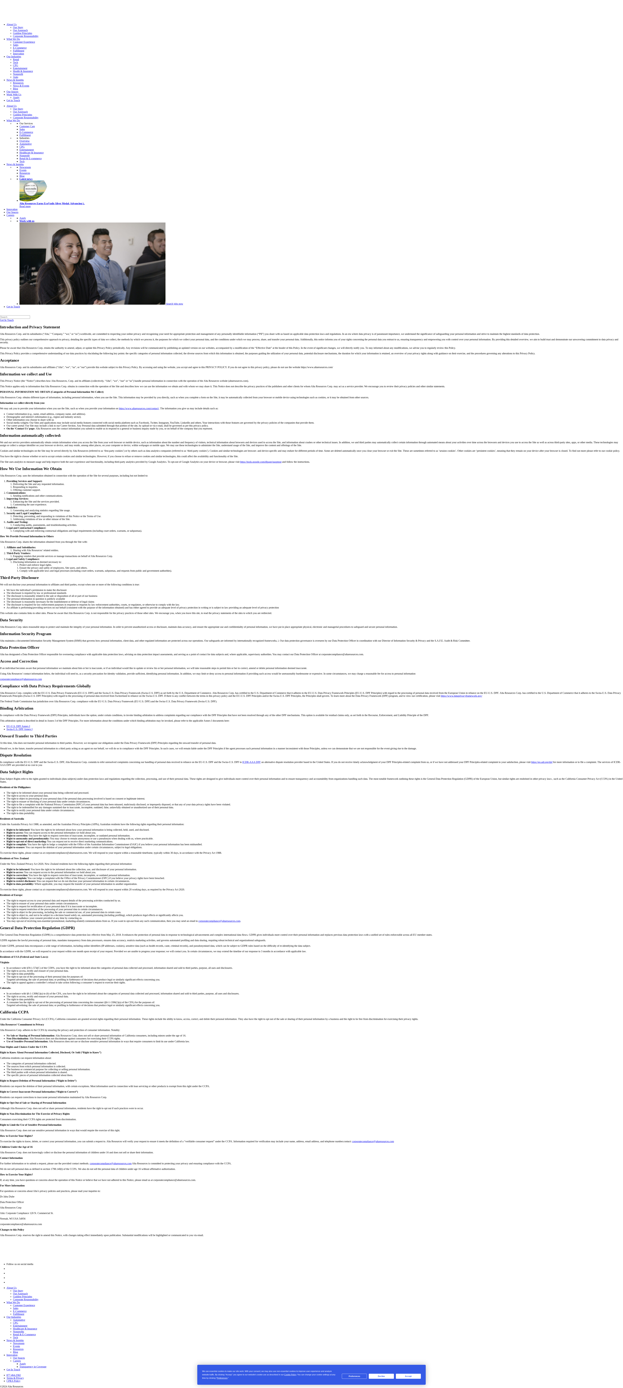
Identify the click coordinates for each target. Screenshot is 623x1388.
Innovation (18, 53)
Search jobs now (174, 303)
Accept (408, 1376)
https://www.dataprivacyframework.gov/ (461, 695)
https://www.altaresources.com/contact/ (139, 408)
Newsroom (25, 167)
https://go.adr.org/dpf (541, 762)
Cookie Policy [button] (290, 1375)
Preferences (354, 1376)
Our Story (18, 27)
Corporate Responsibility (25, 36)
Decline (381, 1376)
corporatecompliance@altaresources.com (21, 679)
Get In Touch (7, 320)
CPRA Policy (13, 1381)
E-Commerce (20, 47)
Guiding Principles (22, 33)
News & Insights (15, 80)
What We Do (13, 39)
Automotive (25, 144)
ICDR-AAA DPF (251, 762)
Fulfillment (18, 50)
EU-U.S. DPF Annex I (18, 726)
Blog (15, 88)
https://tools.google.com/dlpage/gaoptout (260, 461)
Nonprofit (18, 74)
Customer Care (27, 126)
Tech (15, 62)
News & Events (21, 85)
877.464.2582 (13, 1375)
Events (22, 170)
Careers (10, 215)
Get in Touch (13, 100)
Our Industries (13, 56)
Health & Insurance (23, 71)
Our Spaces (12, 91)
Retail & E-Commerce (24, 1334)
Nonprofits (18, 1331)
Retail (16, 59)
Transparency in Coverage (32, 1366)
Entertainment (20, 68)
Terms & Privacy (15, 1378)
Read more (25, 206)
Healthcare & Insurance (31, 152)
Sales (15, 44)
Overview (24, 141)
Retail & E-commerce (30, 158)
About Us (11, 24)
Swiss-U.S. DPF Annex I (19, 729)
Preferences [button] (222, 1378)
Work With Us (13, 94)
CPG (15, 65)
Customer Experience (24, 42)
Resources (18, 82)
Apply (16, 97)
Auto (15, 77)
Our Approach (20, 30)
